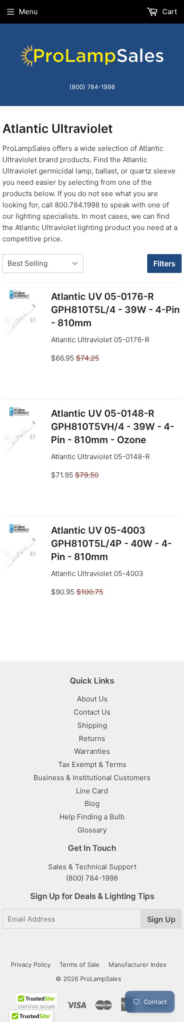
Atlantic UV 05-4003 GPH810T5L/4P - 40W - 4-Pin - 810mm (111, 543)
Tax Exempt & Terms (92, 764)
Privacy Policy (30, 964)
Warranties (92, 751)
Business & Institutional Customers (92, 777)
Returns (92, 738)
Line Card (92, 790)
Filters (164, 263)
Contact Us (92, 712)
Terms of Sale (79, 964)
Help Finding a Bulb (92, 816)
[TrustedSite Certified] (36, 1001)
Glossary (92, 829)
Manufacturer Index (138, 964)
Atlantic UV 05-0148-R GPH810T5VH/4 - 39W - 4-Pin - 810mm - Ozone (112, 426)
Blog (92, 803)
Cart (168, 11)
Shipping (92, 725)
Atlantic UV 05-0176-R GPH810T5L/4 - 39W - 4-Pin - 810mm (115, 310)
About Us (92, 698)
